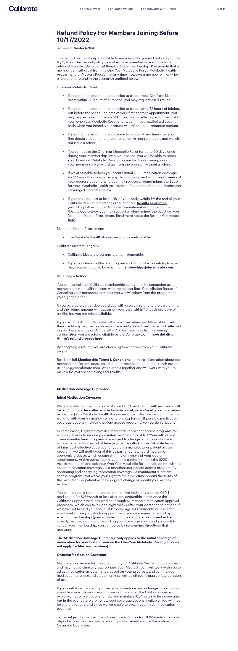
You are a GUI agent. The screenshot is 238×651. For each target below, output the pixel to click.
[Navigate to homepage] (23, 8)
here (71, 220)
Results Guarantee (152, 203)
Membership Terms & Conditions (104, 359)
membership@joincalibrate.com (147, 267)
